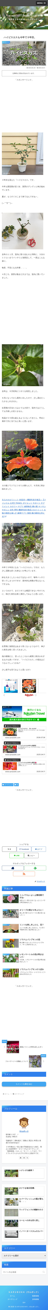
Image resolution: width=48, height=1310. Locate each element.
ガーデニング (8, 785)
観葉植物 (35, 1296)
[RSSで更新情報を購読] (24, 874)
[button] (31, 855)
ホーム (12, 1296)
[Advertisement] (24, 105)
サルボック (24, 1131)
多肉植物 (35, 1299)
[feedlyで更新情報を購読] (35, 868)
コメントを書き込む (24, 1084)
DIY (24, 1303)
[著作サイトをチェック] (13, 868)
